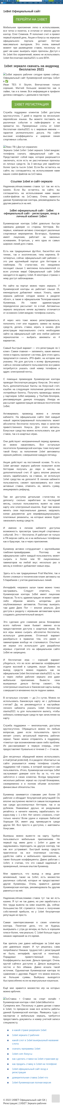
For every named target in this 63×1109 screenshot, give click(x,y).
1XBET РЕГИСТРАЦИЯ (31, 104)
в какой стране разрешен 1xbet (29, 1030)
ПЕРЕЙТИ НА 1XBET (31, 19)
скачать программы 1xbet (26, 1048)
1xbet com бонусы (22, 1053)
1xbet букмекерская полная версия (31, 1082)
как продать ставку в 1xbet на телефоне (34, 1064)
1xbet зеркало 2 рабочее (25, 1035)
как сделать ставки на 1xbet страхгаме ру (35, 1058)
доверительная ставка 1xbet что (30, 1077)
